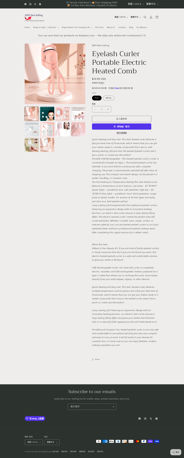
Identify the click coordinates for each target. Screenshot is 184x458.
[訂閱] (113, 407)
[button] (46, 27)
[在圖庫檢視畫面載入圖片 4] (78, 114)
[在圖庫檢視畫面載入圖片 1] (32, 114)
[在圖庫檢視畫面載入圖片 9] (32, 145)
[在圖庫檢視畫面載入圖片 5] (32, 129)
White (108, 98)
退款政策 (64, 451)
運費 (102, 83)
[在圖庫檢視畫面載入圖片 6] (47, 129)
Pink (97, 98)
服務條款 (82, 451)
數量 (94, 104)
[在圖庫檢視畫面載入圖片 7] (63, 129)
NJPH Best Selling (37, 452)
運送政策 (91, 451)
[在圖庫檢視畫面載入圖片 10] (47, 145)
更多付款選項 (122, 133)
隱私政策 (73, 451)
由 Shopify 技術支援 (51, 452)
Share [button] (97, 359)
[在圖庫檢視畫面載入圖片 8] (78, 129)
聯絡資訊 (100, 451)
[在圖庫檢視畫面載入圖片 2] (47, 114)
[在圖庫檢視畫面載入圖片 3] (63, 114)
